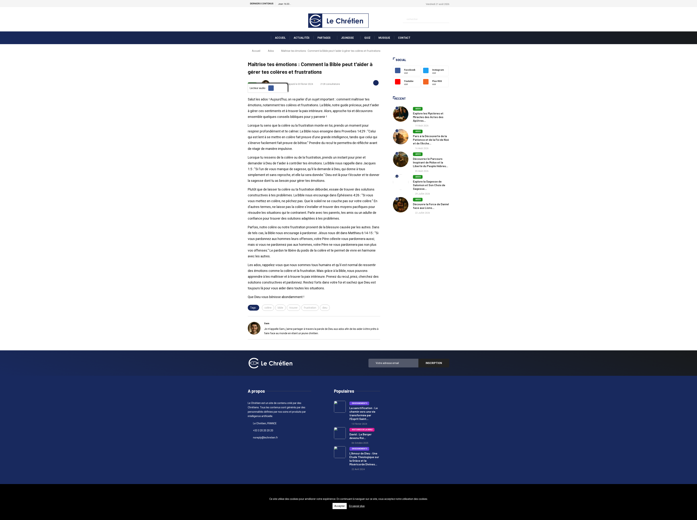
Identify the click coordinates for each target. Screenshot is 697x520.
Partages (324, 37)
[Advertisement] (421, 246)
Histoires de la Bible (362, 430)
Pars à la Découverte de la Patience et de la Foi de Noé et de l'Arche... (431, 139)
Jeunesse (347, 37)
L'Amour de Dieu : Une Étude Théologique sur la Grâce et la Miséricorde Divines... (364, 459)
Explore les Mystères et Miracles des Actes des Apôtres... (428, 117)
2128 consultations (330, 84)
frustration (310, 307)
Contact (404, 37)
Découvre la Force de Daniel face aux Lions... (431, 205)
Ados (271, 50)
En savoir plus (357, 506)
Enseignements (359, 403)
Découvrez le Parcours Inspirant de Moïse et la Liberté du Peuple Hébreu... (430, 162)
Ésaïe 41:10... (285, 4)
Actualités (301, 37)
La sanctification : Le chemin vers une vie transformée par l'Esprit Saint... (363, 413)
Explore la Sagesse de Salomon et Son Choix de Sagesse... (429, 185)
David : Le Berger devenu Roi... (360, 436)
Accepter (339, 506)
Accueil (280, 37)
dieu (324, 307)
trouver (293, 307)
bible (280, 307)
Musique (384, 37)
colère (268, 307)
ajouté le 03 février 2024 (300, 84)
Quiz (367, 37)
